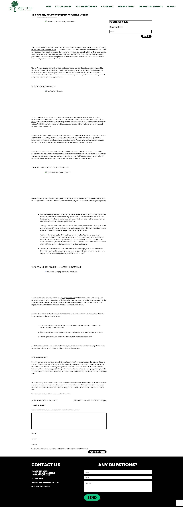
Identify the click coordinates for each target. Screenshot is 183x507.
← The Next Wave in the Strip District (44, 400)
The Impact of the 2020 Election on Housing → (90, 400)
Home (48, 6)
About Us (171, 6)
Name (34, 433)
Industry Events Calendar (151, 6)
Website (34, 444)
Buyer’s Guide (107, 6)
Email (33, 439)
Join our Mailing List (41, 486)
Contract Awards (126, 6)
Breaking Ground (63, 6)
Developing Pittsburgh (86, 6)
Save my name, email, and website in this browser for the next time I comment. (60, 449)
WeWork (68, 393)
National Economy (49, 393)
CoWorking (63, 393)
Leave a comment (52, 17)
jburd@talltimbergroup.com (45, 482)
